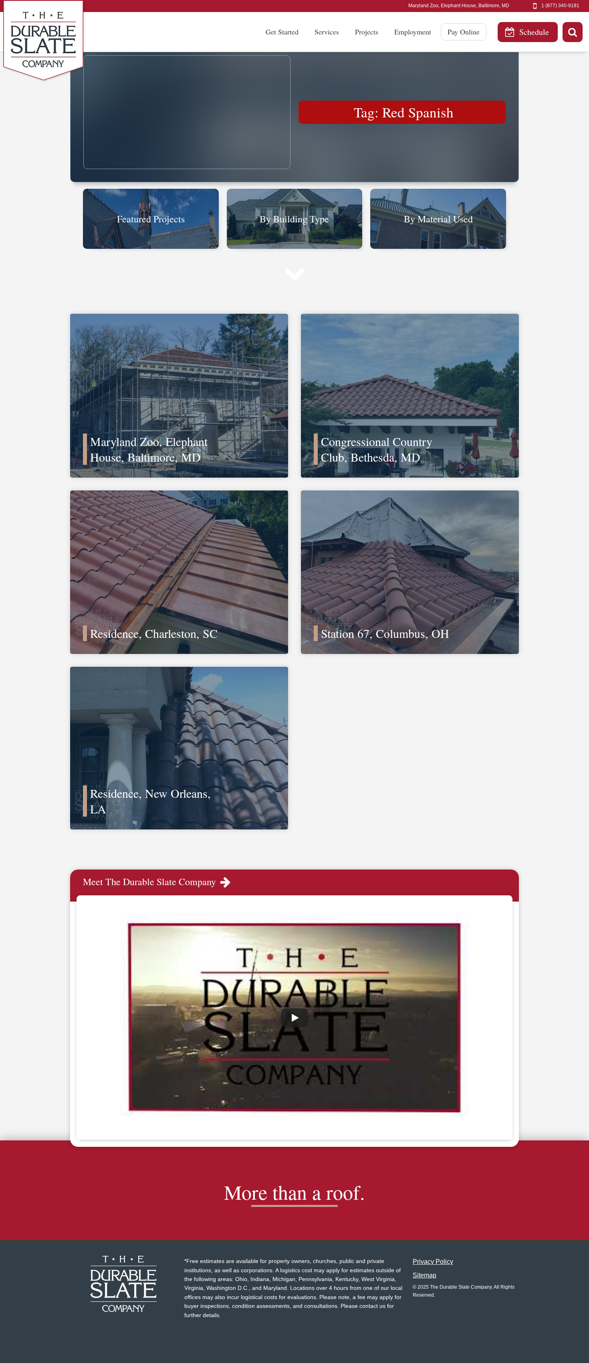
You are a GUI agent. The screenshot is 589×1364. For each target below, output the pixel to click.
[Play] (294, 1017)
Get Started (282, 31)
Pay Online (464, 31)
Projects (366, 31)
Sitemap (424, 1275)
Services (327, 31)
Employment (412, 31)
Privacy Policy (433, 1261)
